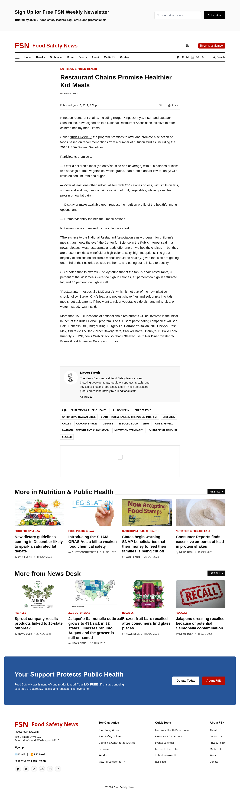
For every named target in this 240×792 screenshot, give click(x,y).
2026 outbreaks (79, 612)
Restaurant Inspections (169, 736)
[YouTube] (197, 57)
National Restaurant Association (85, 430)
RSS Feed (160, 761)
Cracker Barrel (86, 423)
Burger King (143, 410)
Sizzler (67, 437)
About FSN (213, 680)
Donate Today (186, 680)
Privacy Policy (217, 742)
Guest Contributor (85, 552)
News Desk (71, 93)
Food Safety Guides (110, 736)
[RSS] (202, 57)
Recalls (20, 612)
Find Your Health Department (172, 730)
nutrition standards (129, 430)
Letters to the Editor (167, 749)
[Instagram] (187, 57)
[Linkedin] (192, 57)
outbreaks (104, 749)
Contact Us (216, 736)
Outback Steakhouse (163, 430)
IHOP (146, 423)
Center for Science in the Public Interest (129, 416)
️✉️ (20, 754)
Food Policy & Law (27, 531)
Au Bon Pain (121, 410)
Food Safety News (123, 787)
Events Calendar (164, 742)
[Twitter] (182, 57)
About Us (215, 730)
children (169, 416)
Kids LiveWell (164, 423)
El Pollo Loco (128, 423)
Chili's (66, 423)
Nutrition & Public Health (78, 68)
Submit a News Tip (166, 755)
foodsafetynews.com (27, 731)
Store (213, 755)
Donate (214, 761)
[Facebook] (177, 57)
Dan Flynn (25, 556)
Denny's (108, 423)
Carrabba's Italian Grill (79, 416)
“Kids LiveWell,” (81, 137)
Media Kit (215, 749)
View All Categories (110, 761)
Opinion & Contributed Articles (117, 742)
